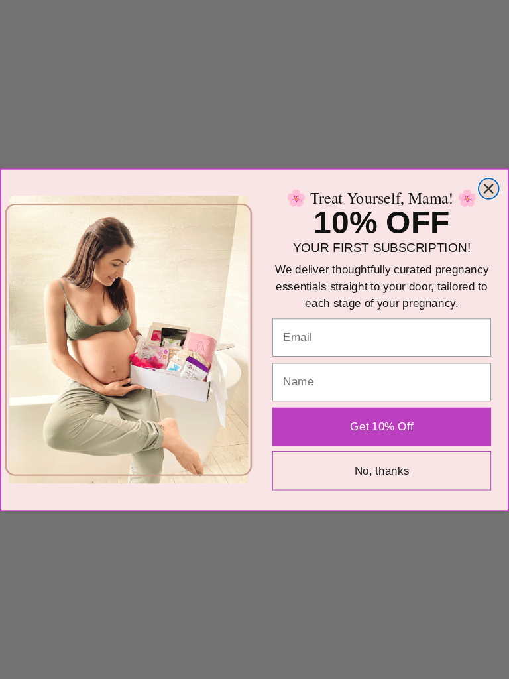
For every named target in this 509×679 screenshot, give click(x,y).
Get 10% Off (381, 426)
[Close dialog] (489, 188)
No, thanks (382, 470)
